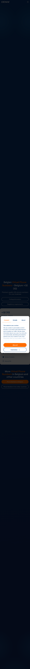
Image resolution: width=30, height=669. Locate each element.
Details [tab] (15, 320)
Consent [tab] (6, 320)
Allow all (15, 345)
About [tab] (23, 320)
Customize (14, 350)
